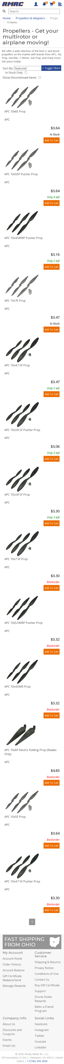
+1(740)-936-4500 (37, 1061)
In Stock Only (14, 73)
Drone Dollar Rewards (43, 999)
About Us (9, 1024)
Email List (9, 1046)
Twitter (39, 1036)
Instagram (42, 1030)
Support (40, 991)
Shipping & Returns (48, 962)
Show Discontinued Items (20, 77)
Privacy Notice (44, 968)
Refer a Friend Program (44, 1009)
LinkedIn (40, 1047)
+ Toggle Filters (51, 68)
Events (7, 1040)
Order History (12, 964)
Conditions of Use (46, 974)
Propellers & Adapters (30, 18)
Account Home (12, 958)
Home (7, 18)
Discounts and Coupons (12, 1032)
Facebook (41, 1024)
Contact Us (42, 980)
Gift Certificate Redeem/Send (12, 978)
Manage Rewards (14, 986)
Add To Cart (51, 140)
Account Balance (14, 970)
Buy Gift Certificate (47, 985)
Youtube (40, 1042)
